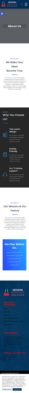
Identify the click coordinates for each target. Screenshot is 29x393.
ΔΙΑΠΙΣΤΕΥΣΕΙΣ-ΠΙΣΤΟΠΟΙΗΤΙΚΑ (13, 321)
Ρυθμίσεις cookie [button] (7, 389)
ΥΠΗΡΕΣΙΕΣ (6, 315)
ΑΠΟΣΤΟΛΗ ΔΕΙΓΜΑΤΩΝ (10, 318)
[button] (2, 14)
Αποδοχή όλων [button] (17, 389)
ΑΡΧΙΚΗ (5, 309)
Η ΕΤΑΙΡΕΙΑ (6, 312)
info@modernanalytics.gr (11, 342)
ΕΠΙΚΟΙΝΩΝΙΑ (7, 324)
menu (21, 4)
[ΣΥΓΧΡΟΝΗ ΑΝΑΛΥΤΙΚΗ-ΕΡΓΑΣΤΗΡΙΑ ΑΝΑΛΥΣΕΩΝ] (11, 4)
